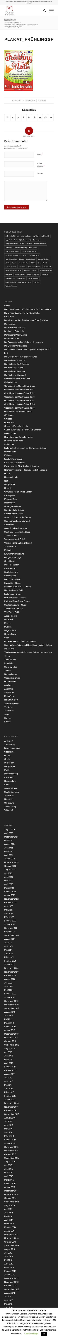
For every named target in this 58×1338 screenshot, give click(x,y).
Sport (6, 784)
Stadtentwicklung (11, 791)
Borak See (9, 316)
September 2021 (11, 935)
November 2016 (11, 1106)
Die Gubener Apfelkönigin (15, 345)
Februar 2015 (10, 1183)
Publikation (9, 777)
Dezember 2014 (11, 1190)
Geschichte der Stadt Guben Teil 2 (19, 393)
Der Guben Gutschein (14, 331)
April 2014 (8, 1219)
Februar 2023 (10, 891)
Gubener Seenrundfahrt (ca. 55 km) (20, 641)
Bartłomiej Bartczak (20, 240)
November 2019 (11, 1004)
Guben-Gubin (30, 259)
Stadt (6, 714)
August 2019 (9, 1011)
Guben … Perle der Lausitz (16, 426)
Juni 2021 (8, 946)
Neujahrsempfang (46, 270)
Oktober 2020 (10, 975)
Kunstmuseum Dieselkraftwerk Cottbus (21, 466)
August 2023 (9, 869)
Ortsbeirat (9, 274)
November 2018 (11, 1037)
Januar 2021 (9, 964)
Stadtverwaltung (11, 703)
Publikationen (10, 568)
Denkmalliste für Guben (14, 327)
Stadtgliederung (11, 571)
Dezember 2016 (11, 1103)
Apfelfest (36, 236)
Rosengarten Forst (12, 506)
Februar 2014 (10, 1227)
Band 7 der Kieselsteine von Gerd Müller (22, 312)
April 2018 (8, 1062)
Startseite (16, 23)
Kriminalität (47, 267)
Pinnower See (10, 498)
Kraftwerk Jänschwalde (14, 462)
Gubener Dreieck (43, 259)
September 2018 (11, 1044)
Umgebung (9, 802)
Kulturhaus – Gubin (12, 593)
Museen (7, 626)
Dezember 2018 (11, 1033)
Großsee (8, 418)
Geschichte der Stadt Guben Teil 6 (19, 407)
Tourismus (9, 710)
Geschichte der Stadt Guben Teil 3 (19, 396)
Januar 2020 (9, 997)
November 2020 (11, 971)
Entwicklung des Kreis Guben (17, 378)
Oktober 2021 (10, 931)
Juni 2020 (8, 986)
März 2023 (9, 887)
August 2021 (9, 938)
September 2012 (11, 1289)
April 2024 (8, 854)
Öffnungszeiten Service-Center (18, 491)
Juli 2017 (8, 1077)
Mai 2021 (8, 949)
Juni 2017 (8, 1081)
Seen (6, 637)
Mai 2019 (8, 1019)
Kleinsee (8, 455)
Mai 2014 (8, 1216)
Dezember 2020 (11, 968)
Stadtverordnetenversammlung (16, 282)
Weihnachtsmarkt (11, 286)
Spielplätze (9, 524)
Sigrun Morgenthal (33, 274)
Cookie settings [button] (31, 1333)
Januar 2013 (9, 1274)
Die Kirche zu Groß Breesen (16, 363)
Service (7, 717)
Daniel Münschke (26, 243)
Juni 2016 (8, 1125)
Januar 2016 (9, 1143)
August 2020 (9, 979)
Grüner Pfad (9, 422)
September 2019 (11, 1008)
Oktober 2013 (10, 1241)
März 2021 (9, 957)
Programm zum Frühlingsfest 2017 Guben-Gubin (20, 25)
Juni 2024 (8, 847)
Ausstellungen (10, 615)
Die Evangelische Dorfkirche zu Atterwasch (23, 342)
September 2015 (11, 1157)
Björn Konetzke (35, 240)
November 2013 (11, 1238)
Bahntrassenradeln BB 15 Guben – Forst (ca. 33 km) (27, 309)
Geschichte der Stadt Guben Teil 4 (19, 400)
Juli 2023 (8, 873)
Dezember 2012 (11, 1278)
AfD (7, 236)
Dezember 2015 (11, 1146)
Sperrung (45, 274)
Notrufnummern (11, 699)
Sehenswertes (10, 666)
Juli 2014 (8, 1208)
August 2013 (9, 1249)
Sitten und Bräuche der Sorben (17, 517)
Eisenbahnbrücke (40, 243)
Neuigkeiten (10, 20)
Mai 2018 (8, 1059)
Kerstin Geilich (42, 263)
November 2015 (11, 1150)
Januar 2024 (9, 858)
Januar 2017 (9, 1099)
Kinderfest (22, 267)
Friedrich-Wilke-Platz (12, 251)
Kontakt (7, 721)
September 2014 (11, 1201)
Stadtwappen (10, 575)
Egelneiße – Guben (12, 582)
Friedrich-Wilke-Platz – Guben (17, 586)
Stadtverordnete (33, 278)
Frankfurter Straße (20, 247)
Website (40, 173)
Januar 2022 (9, 924)
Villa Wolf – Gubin (12, 612)
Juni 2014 (8, 1212)
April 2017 (8, 1088)
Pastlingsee (9, 495)
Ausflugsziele (10, 659)
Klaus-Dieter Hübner (34, 267)
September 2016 (11, 1114)
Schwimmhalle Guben (14, 509)
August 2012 (9, 1292)
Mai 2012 (8, 1303)
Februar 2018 (10, 1066)
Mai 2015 (8, 1172)
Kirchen (7, 623)
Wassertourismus (12, 677)
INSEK (33, 263)
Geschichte (9, 561)
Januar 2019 (9, 1030)
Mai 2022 (8, 909)
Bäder (7, 305)
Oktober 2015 (10, 1154)
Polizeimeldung (11, 773)
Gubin (7, 263)
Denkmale (8, 619)
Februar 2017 (10, 1095)
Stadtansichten (10, 788)
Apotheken (9, 692)
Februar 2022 (10, 920)
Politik (7, 769)
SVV (29, 282)
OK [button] (44, 1334)
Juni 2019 (8, 1015)
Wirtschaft (8, 810)
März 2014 (9, 1223)
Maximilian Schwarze (30, 270)
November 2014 (11, 1194)
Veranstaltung (10, 806)
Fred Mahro (33, 247)
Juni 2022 (8, 906)
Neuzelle (8, 488)
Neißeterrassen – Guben (15, 597)
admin (43, 100)
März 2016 (9, 1135)
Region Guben (10, 630)
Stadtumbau (21, 278)
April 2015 (8, 1176)
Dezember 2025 (11, 836)
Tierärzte (8, 706)
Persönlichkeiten (11, 564)
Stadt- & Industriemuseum (15, 528)
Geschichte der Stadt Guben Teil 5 (19, 404)
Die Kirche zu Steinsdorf (15, 374)
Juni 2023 (8, 876)
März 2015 (9, 1179)
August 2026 (9, 829)
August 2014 (9, 1205)
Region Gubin (10, 634)
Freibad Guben (10, 382)
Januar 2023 (9, 895)
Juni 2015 (8, 1168)
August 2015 (9, 1161)
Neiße (7, 480)
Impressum (9, 444)
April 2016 (8, 1132)
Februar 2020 (10, 993)
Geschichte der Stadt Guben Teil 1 (19, 389)
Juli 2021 (8, 942)
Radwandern (10, 780)
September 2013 (11, 1245)
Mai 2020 (8, 989)
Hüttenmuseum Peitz (13, 440)
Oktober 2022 (10, 902)
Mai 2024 (8, 851)
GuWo (14, 263)
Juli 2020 (8, 982)
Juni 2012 (8, 1300)
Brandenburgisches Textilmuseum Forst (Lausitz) (26, 320)
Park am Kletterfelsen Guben (17, 601)
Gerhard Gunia (34, 255)
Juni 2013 (8, 1256)
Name (39, 154)
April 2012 (8, 1307)
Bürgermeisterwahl (12, 243)
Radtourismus (10, 674)
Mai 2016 (8, 1128)
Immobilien (9, 663)
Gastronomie (10, 681)
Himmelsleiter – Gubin (14, 590)
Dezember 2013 (11, 1234)
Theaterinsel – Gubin (13, 608)
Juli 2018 (8, 1052)
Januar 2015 (9, 1187)
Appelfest (9, 240)
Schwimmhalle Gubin (13, 513)
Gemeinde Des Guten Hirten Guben (20, 385)
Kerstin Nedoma (11, 267)
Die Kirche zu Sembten (14, 371)
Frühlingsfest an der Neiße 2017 (16, 255)
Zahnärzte (8, 688)
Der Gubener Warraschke (15, 334)
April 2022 (8, 913)
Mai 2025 (8, 840)
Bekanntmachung (12, 748)
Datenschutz (10, 323)
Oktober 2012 (10, 1285)
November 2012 (11, 1281)
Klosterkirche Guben (13, 458)
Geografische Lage (12, 557)
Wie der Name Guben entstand (18, 542)
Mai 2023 (8, 880)
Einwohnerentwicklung (14, 553)
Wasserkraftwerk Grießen (15, 539)
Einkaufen (8, 550)
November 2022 (11, 898)
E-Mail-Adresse (40, 165)
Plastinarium (9, 502)
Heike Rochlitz (23, 263)
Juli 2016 (8, 1121)
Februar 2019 (10, 1026)
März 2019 (9, 1022)
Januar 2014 (9, 1230)
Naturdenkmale (11, 477)
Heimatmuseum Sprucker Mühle (18, 436)
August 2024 (9, 844)
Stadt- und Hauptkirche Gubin (17, 531)
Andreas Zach (26, 236)
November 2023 (11, 862)
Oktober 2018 (10, 1041)
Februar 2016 (10, 1139)
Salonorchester (20, 274)
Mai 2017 (8, 1084)
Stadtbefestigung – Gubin (15, 604)
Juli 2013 (8, 1252)
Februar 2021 (10, 960)
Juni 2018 (8, 1055)
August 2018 (9, 1048)
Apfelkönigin (45, 236)
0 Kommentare (29, 100)
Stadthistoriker (10, 278)
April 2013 (8, 1263)
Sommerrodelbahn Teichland (17, 520)
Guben (21, 259)
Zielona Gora (10, 546)
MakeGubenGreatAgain (13, 270)
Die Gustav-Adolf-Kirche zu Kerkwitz (20, 356)
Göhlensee (9, 415)
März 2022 (9, 917)
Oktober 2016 (10, 1110)
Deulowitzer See (11, 338)
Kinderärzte (9, 696)
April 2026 (8, 833)
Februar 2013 (10, 1270)
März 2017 (9, 1092)
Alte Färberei (15, 236)
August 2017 (9, 1073)
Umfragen (8, 799)
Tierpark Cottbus (11, 535)
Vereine (7, 670)
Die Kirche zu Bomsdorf (14, 360)
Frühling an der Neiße (29, 251)
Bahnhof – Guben (12, 579)
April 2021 (8, 953)
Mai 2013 (8, 1260)
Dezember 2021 (11, 927)
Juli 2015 (8, 1165)
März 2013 (9, 1267)
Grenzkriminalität (11, 259)
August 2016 (9, 1117)
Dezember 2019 (11, 1000)
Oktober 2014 (10, 1197)
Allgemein (8, 740)
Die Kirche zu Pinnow (13, 367)
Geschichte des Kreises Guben (18, 411)
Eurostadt (9, 247)
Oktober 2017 (10, 1070)
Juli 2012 (8, 1296)
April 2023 (8, 884)
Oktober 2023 (10, 865)
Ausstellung (9, 744)
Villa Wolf (37, 282)
